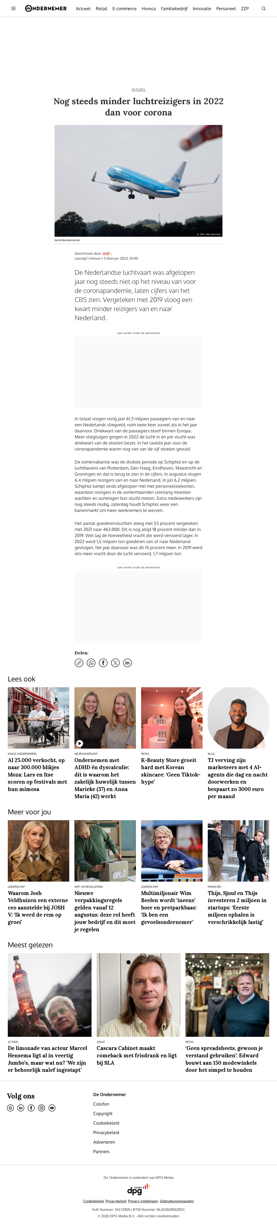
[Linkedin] (20, 1107)
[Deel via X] (115, 662)
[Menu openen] (13, 8)
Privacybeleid (115, 1201)
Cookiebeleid (93, 1201)
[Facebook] (31, 1107)
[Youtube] (51, 1107)
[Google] (10, 1107)
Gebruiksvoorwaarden (177, 1201)
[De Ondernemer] (45, 8)
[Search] (264, 8)
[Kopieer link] (79, 662)
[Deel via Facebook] (103, 662)
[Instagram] (41, 1107)
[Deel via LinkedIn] (127, 662)
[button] (143, 1201)
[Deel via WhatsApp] (91, 662)
